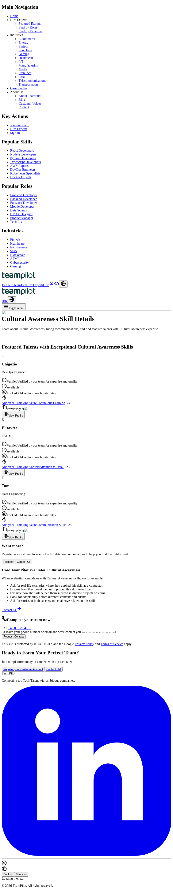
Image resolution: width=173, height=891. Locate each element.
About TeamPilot (30, 96)
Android (34, 467)
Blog (22, 99)
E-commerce (27, 39)
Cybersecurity (19, 262)
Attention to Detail (52, 467)
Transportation (28, 84)
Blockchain (17, 255)
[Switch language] (63, 284)
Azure (32, 403)
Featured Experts (30, 23)
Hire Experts (18, 129)
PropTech (25, 73)
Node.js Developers (23, 154)
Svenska (21, 874)
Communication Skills (51, 525)
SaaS (13, 251)
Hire (5, 301)
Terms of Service (112, 644)
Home (14, 16)
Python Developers (23, 158)
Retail (22, 77)
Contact (24, 107)
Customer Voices (30, 103)
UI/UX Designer (21, 214)
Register (8, 561)
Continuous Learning (51, 403)
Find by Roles (28, 27)
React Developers (22, 150)
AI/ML (15, 258)
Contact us (9, 610)
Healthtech (26, 58)
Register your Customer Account (23, 669)
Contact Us (24, 561)
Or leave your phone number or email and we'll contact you (41, 632)
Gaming (24, 54)
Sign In (15, 133)
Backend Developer (23, 199)
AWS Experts (19, 166)
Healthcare (17, 243)
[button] (86, 386)
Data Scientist (19, 210)
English (7, 874)
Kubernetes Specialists (25, 173)
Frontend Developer (23, 195)
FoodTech (25, 50)
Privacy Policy (84, 644)
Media (23, 69)
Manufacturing (28, 65)
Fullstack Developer (23, 202)
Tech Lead (17, 221)
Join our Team (19, 125)
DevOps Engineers (22, 169)
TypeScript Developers (25, 162)
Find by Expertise (30, 31)
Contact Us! (53, 669)
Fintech (23, 46)
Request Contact (13, 636)
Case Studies (18, 88)
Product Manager (21, 218)
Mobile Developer (22, 206)
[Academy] (56, 285)
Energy (23, 42)
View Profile (15, 415)
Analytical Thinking (15, 403)
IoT (21, 61)
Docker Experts (20, 177)
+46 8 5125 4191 (19, 628)
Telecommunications (32, 80)
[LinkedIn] (86, 854)
